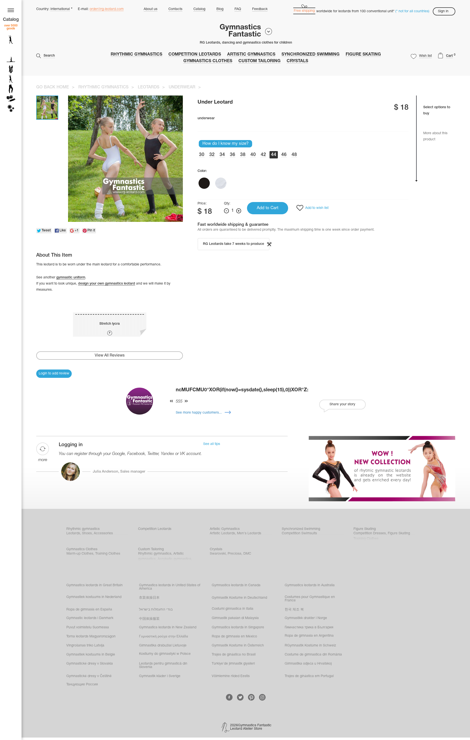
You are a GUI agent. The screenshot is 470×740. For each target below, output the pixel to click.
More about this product (435, 136)
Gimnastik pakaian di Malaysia (235, 618)
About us (150, 9)
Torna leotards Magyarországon (91, 636)
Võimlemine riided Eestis (231, 676)
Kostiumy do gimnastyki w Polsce (165, 654)
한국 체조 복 (294, 609)
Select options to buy (436, 110)
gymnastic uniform (70, 277)
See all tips (211, 444)
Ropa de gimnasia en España (89, 609)
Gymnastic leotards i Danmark (89, 618)
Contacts (175, 9)
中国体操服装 (149, 619)
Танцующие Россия (82, 684)
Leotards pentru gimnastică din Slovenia (163, 665)
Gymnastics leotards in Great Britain (94, 585)
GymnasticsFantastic (240, 31)
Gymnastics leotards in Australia (310, 585)
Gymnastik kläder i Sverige (159, 676)
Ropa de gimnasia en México (234, 636)
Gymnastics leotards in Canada (236, 585)
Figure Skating (363, 54)
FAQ (238, 9)
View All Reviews (110, 355)
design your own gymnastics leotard (106, 283)
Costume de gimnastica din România (313, 654)
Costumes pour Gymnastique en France (310, 599)
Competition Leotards (194, 54)
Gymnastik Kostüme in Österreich (238, 645)
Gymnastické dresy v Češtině (89, 676)
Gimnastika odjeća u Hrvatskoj (308, 663)
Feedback (260, 9)
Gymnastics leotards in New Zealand (167, 627)
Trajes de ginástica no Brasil (234, 654)
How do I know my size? (225, 143)
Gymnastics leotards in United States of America (169, 587)
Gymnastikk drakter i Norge (306, 618)
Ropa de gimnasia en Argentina (309, 635)
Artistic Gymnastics (251, 54)
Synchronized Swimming (311, 54)
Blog (219, 9)
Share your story (342, 404)
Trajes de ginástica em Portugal (309, 676)
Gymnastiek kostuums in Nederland (93, 597)
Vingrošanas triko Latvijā (85, 645)
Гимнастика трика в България (309, 627)
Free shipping (304, 10)
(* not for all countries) (412, 11)
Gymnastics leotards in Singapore (238, 627)
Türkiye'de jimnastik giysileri (233, 663)
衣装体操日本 (149, 597)
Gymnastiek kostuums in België (90, 654)
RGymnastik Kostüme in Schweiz (310, 645)
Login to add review (54, 373)
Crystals (297, 61)
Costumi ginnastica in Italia (232, 608)
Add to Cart (267, 208)
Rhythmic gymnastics (136, 54)
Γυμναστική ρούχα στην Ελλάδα (163, 636)
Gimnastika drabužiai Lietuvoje (163, 645)
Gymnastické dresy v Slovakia (89, 663)
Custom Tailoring (259, 61)
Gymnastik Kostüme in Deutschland (239, 597)
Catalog (199, 9)
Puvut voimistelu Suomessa (87, 627)
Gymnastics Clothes (207, 61)
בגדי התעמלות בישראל (156, 609)
